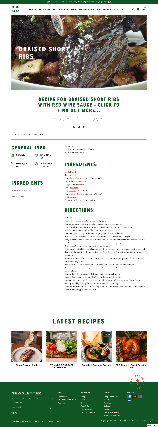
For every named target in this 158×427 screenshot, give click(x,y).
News (106, 409)
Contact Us (62, 397)
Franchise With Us (112, 415)
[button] (152, 425)
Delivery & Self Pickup (67, 400)
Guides (107, 406)
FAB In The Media (111, 412)
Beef (54, 118)
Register (61, 403)
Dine (83, 400)
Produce (63, 10)
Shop (83, 397)
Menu (106, 400)
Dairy (73, 10)
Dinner (70, 118)
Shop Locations (111, 397)
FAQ (59, 421)
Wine (103, 118)
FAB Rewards (86, 409)
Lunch (87, 118)
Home (14, 134)
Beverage (84, 10)
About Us (85, 406)
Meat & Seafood (47, 10)
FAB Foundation (88, 412)
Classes (84, 403)
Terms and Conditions (21, 421)
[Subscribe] (50, 408)
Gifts (120, 10)
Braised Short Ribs (35, 134)
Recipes (21, 134)
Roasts (32, 10)
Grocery (95, 10)
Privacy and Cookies (44, 421)
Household (109, 10)
